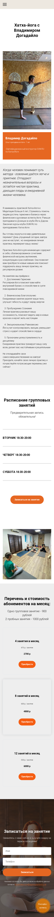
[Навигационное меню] (5, 4)
